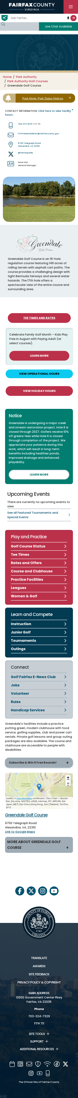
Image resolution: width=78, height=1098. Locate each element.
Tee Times (20, 554)
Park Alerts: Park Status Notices (42, 98)
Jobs (15, 685)
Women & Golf (24, 596)
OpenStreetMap (24, 798)
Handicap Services (28, 710)
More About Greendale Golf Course (34, 844)
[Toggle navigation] (70, 7)
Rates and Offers (26, 562)
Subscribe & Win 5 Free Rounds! (33, 762)
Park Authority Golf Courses (27, 81)
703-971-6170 (25, 124)
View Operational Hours (39, 374)
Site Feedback (39, 974)
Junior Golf (21, 632)
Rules (16, 701)
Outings (18, 648)
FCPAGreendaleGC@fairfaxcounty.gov (38, 133)
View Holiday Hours (39, 391)
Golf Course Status (28, 546)
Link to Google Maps (20, 832)
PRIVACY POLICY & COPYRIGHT (39, 982)
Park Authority (26, 77)
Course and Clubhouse (32, 571)
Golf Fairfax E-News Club (33, 676)
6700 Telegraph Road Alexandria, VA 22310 (29, 145)
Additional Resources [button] (37, 1049)
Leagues (18, 587)
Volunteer (20, 693)
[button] (39, 787)
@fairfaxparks (25, 152)
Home (7, 77)
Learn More (39, 356)
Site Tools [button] (37, 1034)
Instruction (21, 624)
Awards (39, 966)
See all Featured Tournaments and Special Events (32, 515)
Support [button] (37, 1041)
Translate (39, 958)
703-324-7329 (39, 1016)
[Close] (70, 97)
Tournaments (23, 640)
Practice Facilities (27, 579)
